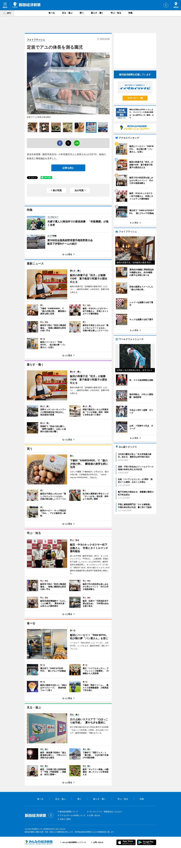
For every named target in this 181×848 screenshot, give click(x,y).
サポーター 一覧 (135, 98)
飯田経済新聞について (69, 811)
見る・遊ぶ (67, 12)
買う (82, 12)
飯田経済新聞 (26, 5)
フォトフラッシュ (36, 39)
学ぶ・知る (116, 12)
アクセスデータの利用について (72, 815)
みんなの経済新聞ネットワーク (38, 842)
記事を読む (68, 167)
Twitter (165, 5)
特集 (130, 12)
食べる (52, 12)
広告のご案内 (65, 819)
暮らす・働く (97, 12)
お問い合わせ (94, 815)
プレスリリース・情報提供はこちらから (105, 811)
